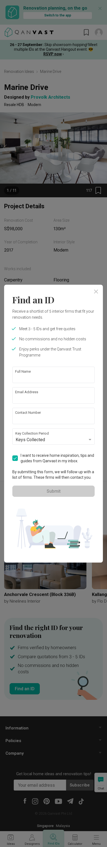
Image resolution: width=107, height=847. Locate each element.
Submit (54, 491)
